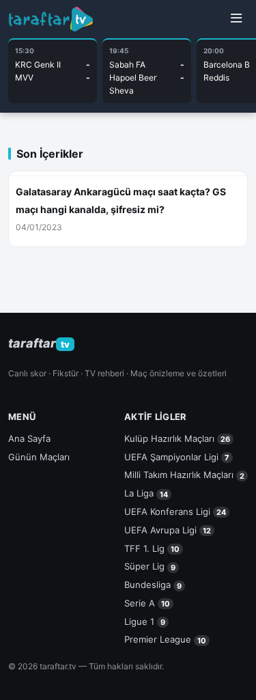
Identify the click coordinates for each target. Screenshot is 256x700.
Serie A (147, 603)
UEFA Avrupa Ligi (167, 529)
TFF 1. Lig (152, 548)
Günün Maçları (39, 456)
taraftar (39, 343)
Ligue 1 (144, 621)
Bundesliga (153, 584)
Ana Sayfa (29, 438)
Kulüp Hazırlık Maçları (177, 438)
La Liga (146, 493)
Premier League (165, 639)
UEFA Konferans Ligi (175, 511)
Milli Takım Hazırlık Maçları (184, 474)
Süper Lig (149, 566)
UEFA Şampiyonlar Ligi (176, 456)
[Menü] (236, 19)
